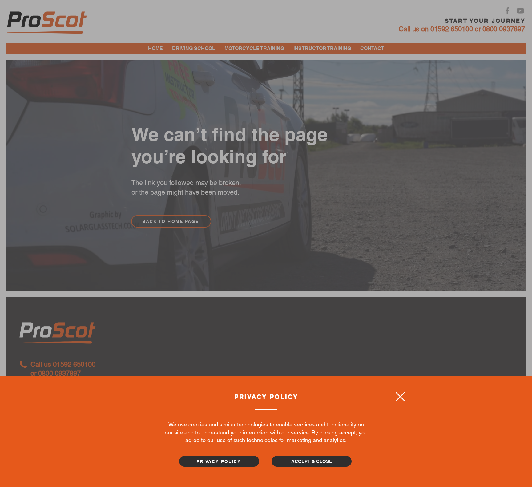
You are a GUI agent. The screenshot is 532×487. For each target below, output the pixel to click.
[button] (400, 396)
